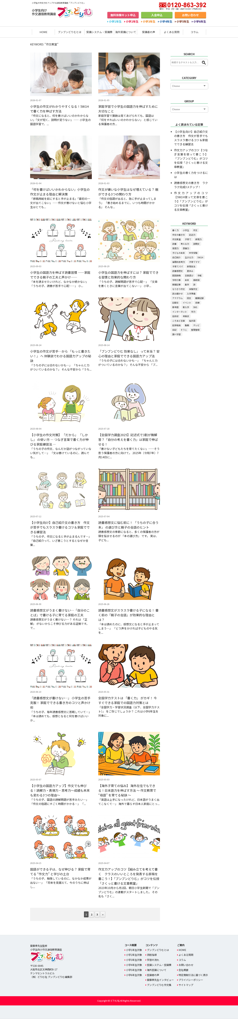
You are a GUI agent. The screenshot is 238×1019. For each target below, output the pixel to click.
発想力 (175, 248)
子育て (188, 239)
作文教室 (176, 239)
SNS (195, 307)
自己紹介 (176, 257)
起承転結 (176, 325)
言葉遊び (189, 275)
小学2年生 (132, 21)
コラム (194, 32)
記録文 (175, 302)
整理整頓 (195, 329)
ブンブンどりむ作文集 (159, 985)
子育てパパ (177, 266)
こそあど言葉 (178, 320)
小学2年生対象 (134, 955)
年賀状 (186, 316)
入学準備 (191, 293)
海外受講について (125, 32)
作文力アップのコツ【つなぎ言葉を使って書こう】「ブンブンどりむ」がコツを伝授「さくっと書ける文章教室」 (191, 158)
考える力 (185, 243)
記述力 (192, 234)
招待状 (175, 316)
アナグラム (177, 298)
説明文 (196, 243)
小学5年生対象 (134, 970)
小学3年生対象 (134, 960)
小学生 (186, 230)
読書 (174, 243)
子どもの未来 (178, 252)
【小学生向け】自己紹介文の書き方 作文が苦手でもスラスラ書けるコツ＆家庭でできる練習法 (191, 137)
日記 (174, 329)
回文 (189, 298)
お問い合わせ (190, 15)
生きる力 (189, 257)
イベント (187, 302)
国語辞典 (176, 275)
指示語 (192, 320)
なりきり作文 (178, 289)
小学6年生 (199, 21)
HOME (43, 32)
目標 (197, 302)
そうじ (184, 329)
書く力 (175, 230)
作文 (195, 230)
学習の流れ (153, 960)
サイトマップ (186, 985)
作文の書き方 (178, 234)
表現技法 (191, 266)
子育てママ (194, 261)
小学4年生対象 (134, 965)
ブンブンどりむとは (69, 32)
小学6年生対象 (134, 975)
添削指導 (152, 955)
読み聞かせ (177, 293)
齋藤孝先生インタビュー (160, 980)
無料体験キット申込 (123, 15)
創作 (187, 284)
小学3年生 (149, 21)
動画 (187, 325)
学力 (193, 311)
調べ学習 (176, 334)
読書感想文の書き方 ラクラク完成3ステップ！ (191, 185)
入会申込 (156, 15)
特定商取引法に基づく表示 (193, 975)
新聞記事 (176, 284)
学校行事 (176, 279)
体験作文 (193, 289)
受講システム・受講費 (99, 32)
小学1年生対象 (134, 950)
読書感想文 (177, 270)
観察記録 (199, 298)
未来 (187, 279)
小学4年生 (166, 21)
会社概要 (183, 970)
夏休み (190, 270)
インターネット (179, 311)
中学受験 (193, 252)
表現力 (198, 239)
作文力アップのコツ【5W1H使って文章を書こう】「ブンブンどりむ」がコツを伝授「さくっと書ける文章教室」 (191, 201)
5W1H (200, 257)
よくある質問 (171, 32)
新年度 (175, 307)
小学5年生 (182, 21)
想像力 (186, 248)
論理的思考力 (178, 261)
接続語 (196, 279)
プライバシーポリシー (191, 980)
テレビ (196, 325)
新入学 (186, 307)
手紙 (199, 275)
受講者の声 (148, 32)
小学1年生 (115, 21)
